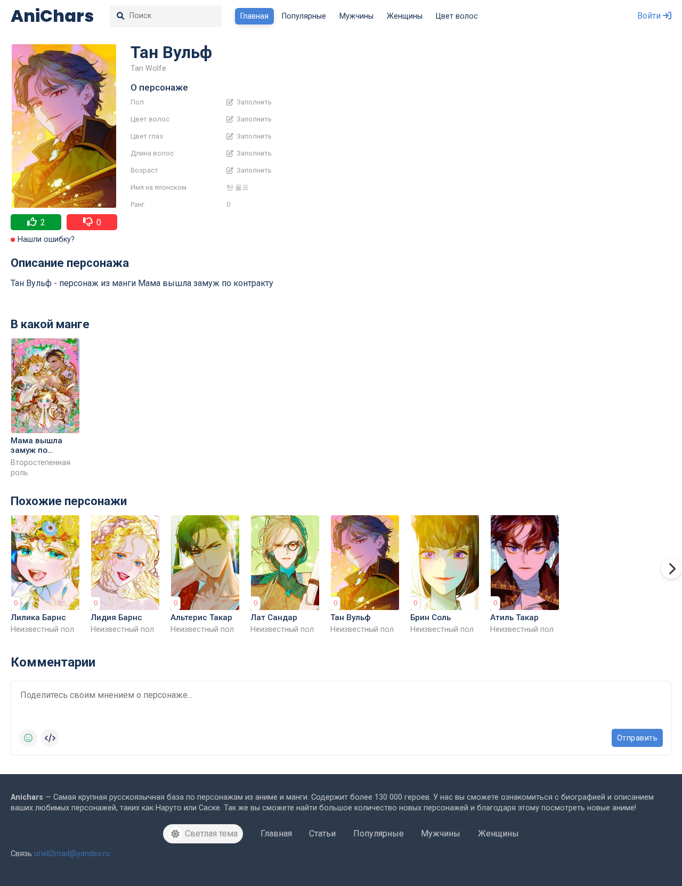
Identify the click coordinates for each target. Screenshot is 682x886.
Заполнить (253, 102)
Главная (254, 16)
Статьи (322, 833)
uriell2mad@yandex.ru (72, 853)
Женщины (405, 16)
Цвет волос (457, 16)
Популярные (304, 16)
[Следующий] (671, 568)
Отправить (637, 738)
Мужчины (356, 16)
